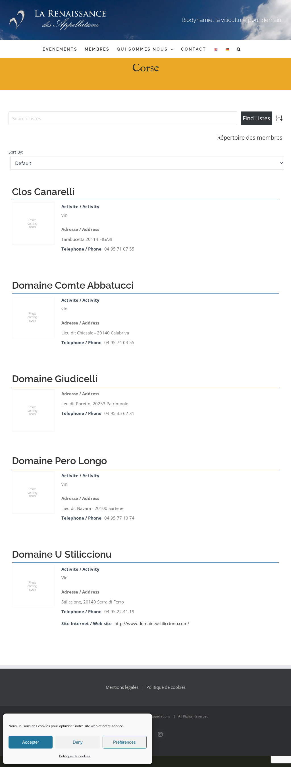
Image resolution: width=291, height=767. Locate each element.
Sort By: (16, 152)
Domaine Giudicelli (54, 378)
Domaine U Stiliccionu (62, 554)
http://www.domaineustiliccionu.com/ (152, 623)
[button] (239, 49)
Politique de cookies (74, 756)
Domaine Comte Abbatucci (73, 285)
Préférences (124, 742)
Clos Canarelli (43, 191)
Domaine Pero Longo (59, 460)
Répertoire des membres (249, 137)
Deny (78, 742)
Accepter (30, 742)
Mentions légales (122, 687)
